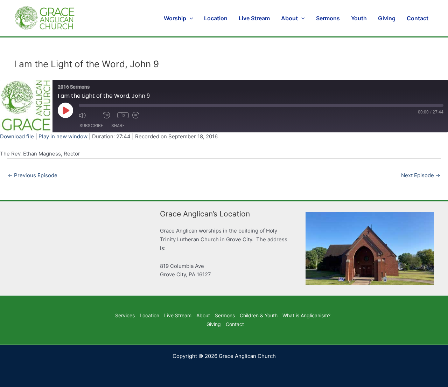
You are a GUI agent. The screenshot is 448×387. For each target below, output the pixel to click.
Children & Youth (259, 315)
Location (215, 18)
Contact (417, 18)
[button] (189, 18)
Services (125, 315)
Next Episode (420, 175)
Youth (359, 18)
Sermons (328, 18)
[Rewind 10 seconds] (108, 115)
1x (123, 115)
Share (118, 126)
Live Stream (254, 18)
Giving (387, 18)
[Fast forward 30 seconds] (142, 115)
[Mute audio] (89, 115)
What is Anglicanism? (306, 315)
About (289, 18)
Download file (17, 136)
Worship (175, 18)
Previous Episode (32, 175)
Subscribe (91, 126)
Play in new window (63, 136)
